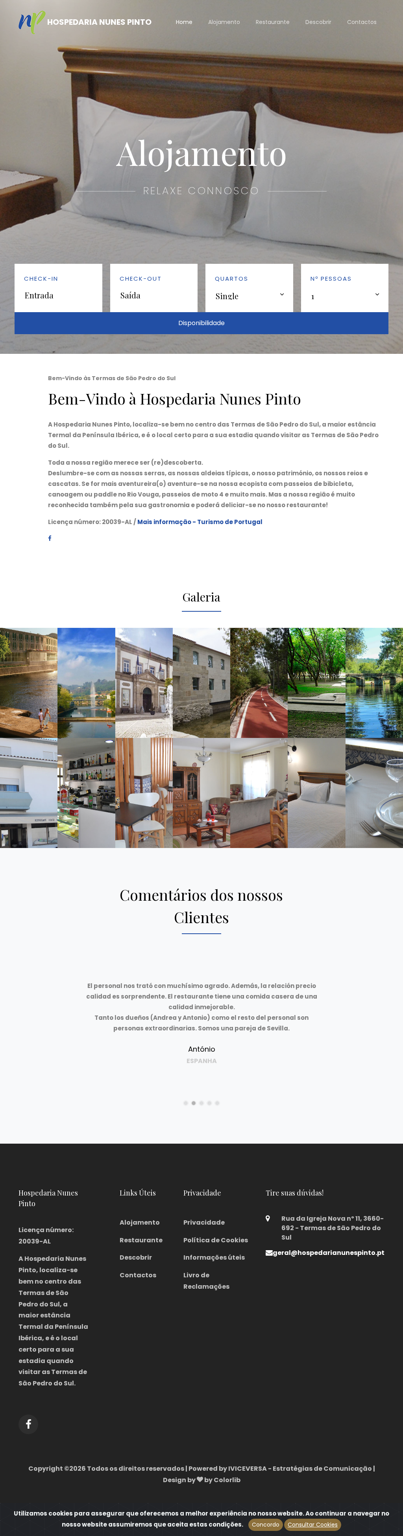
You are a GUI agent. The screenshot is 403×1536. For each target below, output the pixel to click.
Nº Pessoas (331, 278)
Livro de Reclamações (206, 1281)
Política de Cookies (215, 1240)
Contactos (362, 22)
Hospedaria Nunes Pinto (99, 21)
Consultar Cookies (313, 1525)
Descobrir (318, 22)
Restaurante (273, 22)
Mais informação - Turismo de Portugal (200, 522)
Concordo (265, 1525)
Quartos (231, 278)
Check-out (141, 278)
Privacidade (204, 1222)
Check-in (41, 278)
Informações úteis (214, 1257)
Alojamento (224, 22)
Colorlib (227, 1479)
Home (184, 22)
